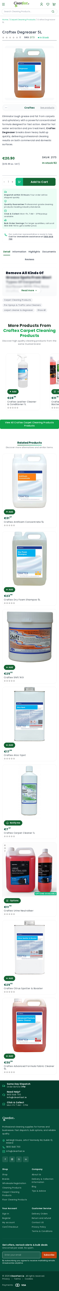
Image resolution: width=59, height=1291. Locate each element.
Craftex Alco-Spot (15, 755)
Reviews (29, 259)
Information (19, 251)
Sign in (5, 1213)
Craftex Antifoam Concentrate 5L (24, 522)
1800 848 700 (10, 225)
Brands (5, 1179)
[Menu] (3, 4)
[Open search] (53, 11)
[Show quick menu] (53, 1287)
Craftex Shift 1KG (14, 677)
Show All (42, 310)
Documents (49, 251)
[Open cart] (54, 4)
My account (8, 1222)
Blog (34, 1186)
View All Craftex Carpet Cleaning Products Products (29, 424)
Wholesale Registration (14, 1183)
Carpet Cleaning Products (22, 19)
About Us (36, 1174)
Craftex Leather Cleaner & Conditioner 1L (21, 403)
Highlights (34, 251)
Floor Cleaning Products (14, 1199)
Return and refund (41, 1218)
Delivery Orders (40, 1213)
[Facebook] (5, 1159)
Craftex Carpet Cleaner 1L (19, 833)
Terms (17, 1278)
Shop (4, 1174)
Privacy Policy (39, 1226)
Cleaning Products (11, 1187)
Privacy (6, 1278)
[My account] (41, 4)
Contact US (38, 1222)
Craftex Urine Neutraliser (19, 910)
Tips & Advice (39, 1190)
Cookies (29, 1278)
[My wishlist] (48, 4)
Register (6, 1218)
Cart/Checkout (10, 1226)
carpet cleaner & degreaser (18, 310)
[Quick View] (22, 385)
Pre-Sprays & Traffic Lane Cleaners (22, 305)
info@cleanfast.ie (15, 1151)
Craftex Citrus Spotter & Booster (23, 988)
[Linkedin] (26, 1159)
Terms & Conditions (42, 1231)
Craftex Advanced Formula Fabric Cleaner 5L (29, 1067)
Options (14, 900)
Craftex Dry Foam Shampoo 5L (22, 599)
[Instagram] (12, 1159)
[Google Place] (19, 1159)
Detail (6, 251)
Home (5, 19)
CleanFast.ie (17, 1276)
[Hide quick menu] (55, 1280)
